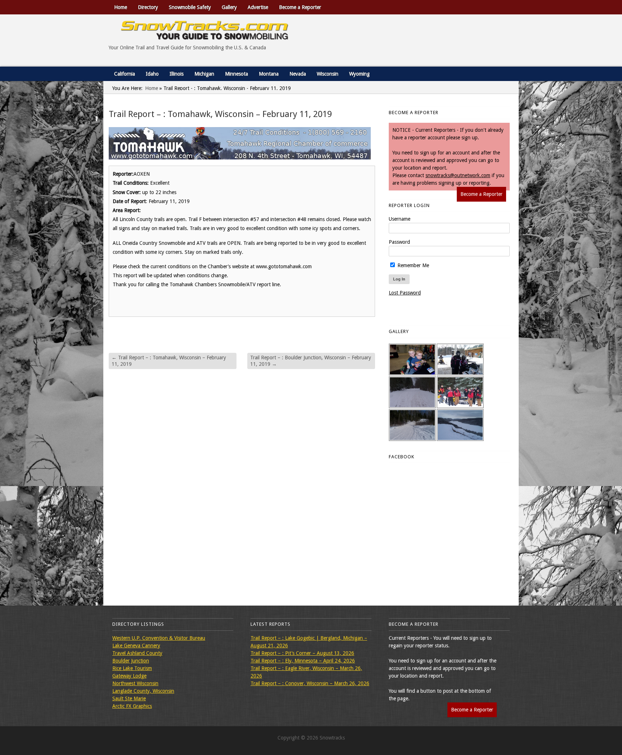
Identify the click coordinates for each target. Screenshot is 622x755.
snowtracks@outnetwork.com (457, 175)
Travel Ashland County (137, 653)
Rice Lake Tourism (132, 668)
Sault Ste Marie (129, 698)
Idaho (152, 74)
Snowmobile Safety (190, 7)
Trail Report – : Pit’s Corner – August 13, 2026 (302, 653)
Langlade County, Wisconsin (143, 691)
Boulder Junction (130, 661)
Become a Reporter (300, 7)
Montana (269, 74)
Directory (148, 7)
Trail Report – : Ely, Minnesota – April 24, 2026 (303, 661)
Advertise (258, 7)
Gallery (229, 7)
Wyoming (359, 74)
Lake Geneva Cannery (136, 645)
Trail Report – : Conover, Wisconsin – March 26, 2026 (310, 683)
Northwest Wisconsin (135, 683)
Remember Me (412, 265)
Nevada (297, 74)
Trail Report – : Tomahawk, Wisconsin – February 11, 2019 (169, 361)
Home (120, 7)
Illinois (177, 74)
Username (399, 219)
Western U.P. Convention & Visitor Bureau (158, 638)
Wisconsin (327, 74)
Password (399, 242)
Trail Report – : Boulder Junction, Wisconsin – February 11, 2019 (310, 361)
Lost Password (405, 293)
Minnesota (236, 74)
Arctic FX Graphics (132, 706)
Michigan (204, 74)
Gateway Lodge (129, 676)
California (124, 74)
